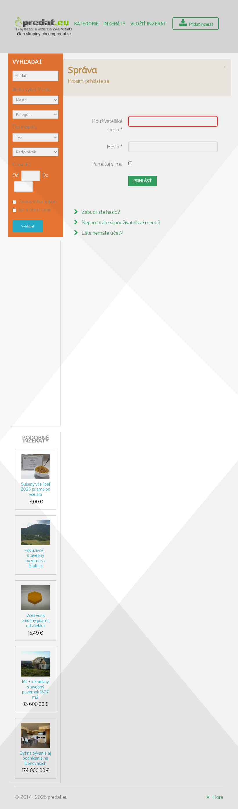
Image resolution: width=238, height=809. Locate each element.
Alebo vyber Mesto (31, 90)
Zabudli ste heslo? (100, 212)
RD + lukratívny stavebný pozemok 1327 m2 (35, 689)
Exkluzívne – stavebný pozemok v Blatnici (35, 558)
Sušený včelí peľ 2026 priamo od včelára (35, 489)
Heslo (114, 146)
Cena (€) (21, 165)
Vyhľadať (27, 226)
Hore (217, 797)
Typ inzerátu (24, 127)
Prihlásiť (143, 181)
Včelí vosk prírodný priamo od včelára (35, 621)
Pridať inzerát (200, 24)
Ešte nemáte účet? (101, 233)
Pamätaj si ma (106, 164)
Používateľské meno (107, 125)
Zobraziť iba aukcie (38, 202)
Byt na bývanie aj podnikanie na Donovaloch (35, 758)
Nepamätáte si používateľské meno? (120, 222)
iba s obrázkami (34, 210)
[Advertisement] (38, 332)
